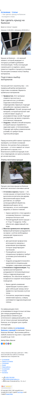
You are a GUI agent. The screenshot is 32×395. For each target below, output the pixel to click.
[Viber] (8, 344)
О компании (6, 369)
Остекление (5, 12)
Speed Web (9, 394)
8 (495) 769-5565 (9, 377)
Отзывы (4, 370)
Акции (4, 365)
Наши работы (6, 367)
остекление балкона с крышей (12, 329)
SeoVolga (20, 392)
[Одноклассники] (4, 344)
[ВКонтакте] (2, 344)
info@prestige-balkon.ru (12, 379)
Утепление (5, 363)
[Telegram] (6, 344)
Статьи (15, 12)
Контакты (5, 372)
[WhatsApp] (10, 344)
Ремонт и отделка (7, 361)
